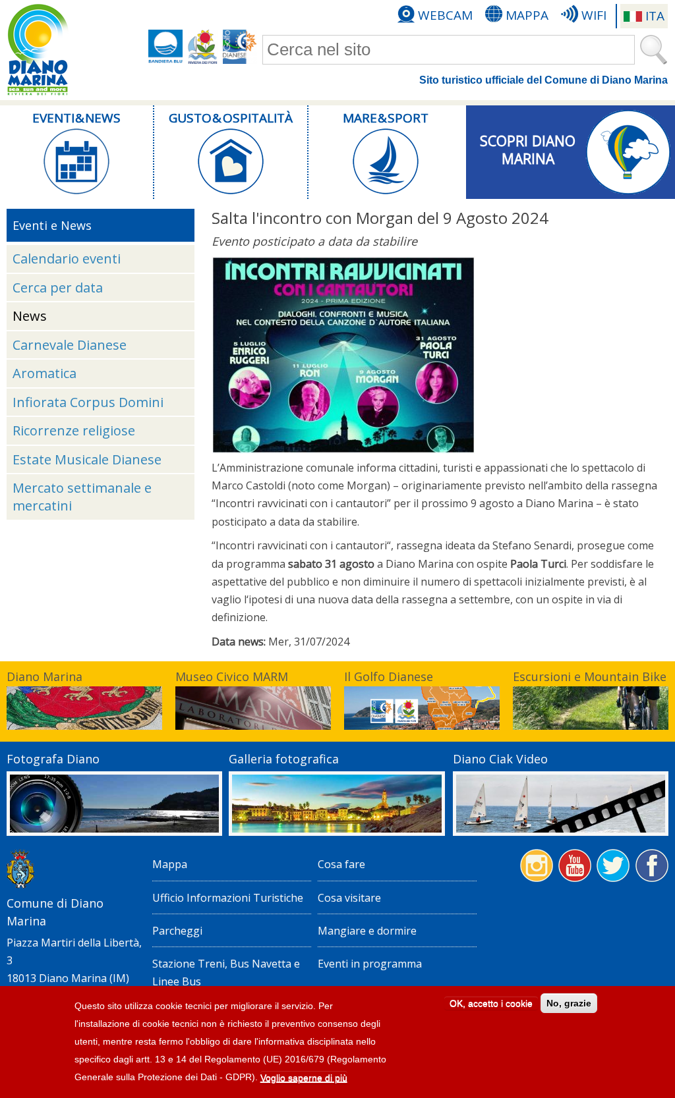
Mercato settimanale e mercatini (82, 496)
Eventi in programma (370, 963)
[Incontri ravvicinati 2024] (343, 450)
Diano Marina (44, 676)
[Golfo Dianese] (240, 47)
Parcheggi (177, 930)
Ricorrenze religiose (74, 430)
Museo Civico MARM (231, 676)
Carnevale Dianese (70, 345)
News (30, 316)
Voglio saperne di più (303, 1077)
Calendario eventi (67, 258)
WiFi (593, 15)
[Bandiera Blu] (165, 47)
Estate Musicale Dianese (87, 459)
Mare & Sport (385, 117)
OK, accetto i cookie (491, 1003)
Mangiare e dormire (367, 930)
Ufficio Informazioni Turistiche (227, 898)
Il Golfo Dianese (388, 676)
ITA (654, 15)
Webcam (445, 15)
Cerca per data (58, 287)
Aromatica (44, 373)
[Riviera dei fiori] (203, 47)
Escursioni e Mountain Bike (589, 676)
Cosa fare (341, 864)
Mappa (527, 15)
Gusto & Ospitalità (230, 117)
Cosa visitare (349, 898)
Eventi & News (76, 117)
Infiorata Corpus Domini (88, 402)
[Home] (38, 50)
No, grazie (568, 1003)
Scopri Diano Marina (527, 150)
